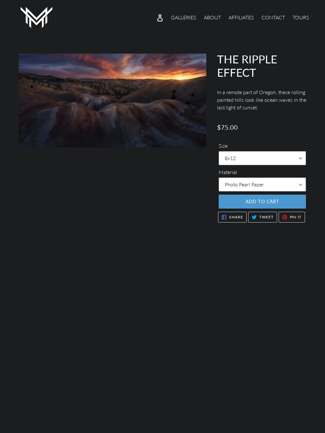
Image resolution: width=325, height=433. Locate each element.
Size (223, 146)
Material (228, 172)
